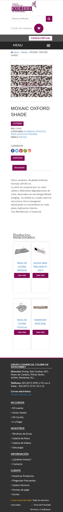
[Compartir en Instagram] (29, 151)
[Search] (49, 19)
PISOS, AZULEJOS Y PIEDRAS (24, 134)
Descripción (19, 168)
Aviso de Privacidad (42, 505)
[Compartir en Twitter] (17, 151)
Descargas (17, 447)
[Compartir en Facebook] (13, 151)
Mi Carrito (18, 417)
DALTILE (23, 137)
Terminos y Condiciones (40, 510)
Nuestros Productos (23, 476)
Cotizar (17, 124)
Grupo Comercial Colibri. (21, 500)
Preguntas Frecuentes (24, 480)
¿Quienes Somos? (21, 459)
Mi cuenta (17, 408)
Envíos (15, 494)
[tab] (19, 168)
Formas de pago (20, 490)
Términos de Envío (22, 434)
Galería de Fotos (21, 438)
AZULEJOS (41, 132)
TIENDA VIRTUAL (40, 38)
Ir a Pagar (17, 422)
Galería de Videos (21, 443)
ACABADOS (29, 132)
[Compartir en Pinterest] (21, 151)
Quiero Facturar (21, 485)
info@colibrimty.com (21, 394)
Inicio (16, 52)
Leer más (22, 275)
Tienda (24, 52)
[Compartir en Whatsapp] (25, 151)
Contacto (17, 464)
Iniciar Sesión (19, 412)
